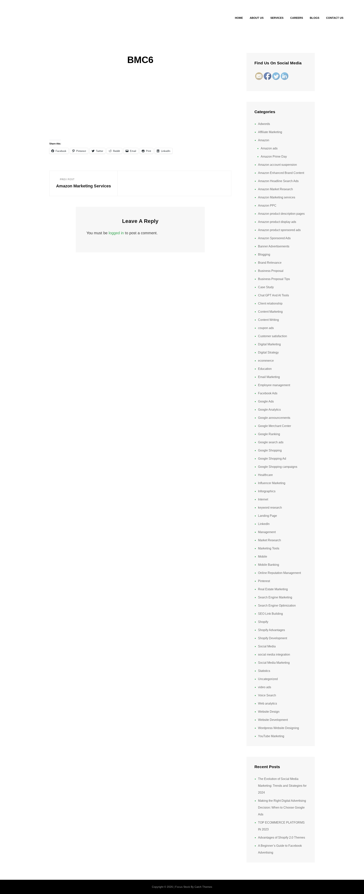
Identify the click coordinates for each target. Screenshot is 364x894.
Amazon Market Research (275, 189)
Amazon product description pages (281, 213)
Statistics (264, 670)
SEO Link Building (270, 613)
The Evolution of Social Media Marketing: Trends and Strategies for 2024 (282, 785)
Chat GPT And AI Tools (273, 295)
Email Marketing (269, 377)
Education (265, 368)
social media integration (274, 654)
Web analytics (267, 703)
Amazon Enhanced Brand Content (281, 172)
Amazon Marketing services (276, 197)
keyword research (270, 507)
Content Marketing (270, 311)
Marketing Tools (268, 548)
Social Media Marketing (274, 662)
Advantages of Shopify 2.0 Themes (281, 837)
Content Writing (268, 319)
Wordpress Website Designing (278, 728)
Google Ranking (269, 434)
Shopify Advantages (271, 630)
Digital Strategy (268, 352)
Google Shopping (270, 450)
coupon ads (266, 328)
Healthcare (265, 475)
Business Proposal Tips (274, 279)
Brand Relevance (270, 262)
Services (276, 17)
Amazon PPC (267, 205)
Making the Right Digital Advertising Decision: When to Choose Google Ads (282, 807)
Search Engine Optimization (277, 605)
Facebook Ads (267, 393)
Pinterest (264, 581)
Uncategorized (268, 679)
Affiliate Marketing (270, 132)
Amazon (263, 140)
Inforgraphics (266, 491)
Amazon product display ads (277, 221)
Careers (296, 17)
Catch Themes (203, 886)
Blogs (314, 17)
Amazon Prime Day (274, 156)
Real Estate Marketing (273, 589)
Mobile (262, 556)
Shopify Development (272, 638)
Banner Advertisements (273, 246)
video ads (264, 687)
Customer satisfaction (272, 336)
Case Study (266, 287)
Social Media (267, 646)
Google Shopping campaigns (277, 466)
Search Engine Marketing (275, 597)
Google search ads (270, 442)
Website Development (273, 719)
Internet (263, 499)
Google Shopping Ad (272, 458)
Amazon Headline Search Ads (278, 181)
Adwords (264, 123)
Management (267, 532)
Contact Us (334, 17)
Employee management (274, 385)
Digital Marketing (269, 344)
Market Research (269, 540)
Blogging (264, 254)
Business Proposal (270, 270)
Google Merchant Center (274, 426)
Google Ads (266, 401)
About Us (257, 17)
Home (239, 17)
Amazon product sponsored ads (279, 230)
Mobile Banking (268, 564)
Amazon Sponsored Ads (274, 238)
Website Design (268, 711)
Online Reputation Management (279, 572)
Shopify (263, 621)
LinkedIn (264, 524)
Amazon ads (269, 148)
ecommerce (266, 360)
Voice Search (267, 695)
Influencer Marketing (271, 483)
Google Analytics (269, 409)
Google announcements (274, 417)
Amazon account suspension (277, 164)
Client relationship (270, 303)
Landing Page (267, 515)
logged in (116, 233)
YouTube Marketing (271, 736)
